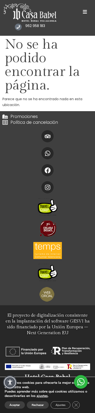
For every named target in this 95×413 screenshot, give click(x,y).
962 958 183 (35, 25)
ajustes (42, 396)
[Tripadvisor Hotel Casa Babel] (47, 136)
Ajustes (61, 405)
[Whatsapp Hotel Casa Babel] (47, 153)
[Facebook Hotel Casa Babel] (47, 170)
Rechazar (38, 405)
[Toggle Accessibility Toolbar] (10, 382)
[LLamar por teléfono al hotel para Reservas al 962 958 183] (18, 27)
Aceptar (15, 405)
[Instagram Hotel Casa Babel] (47, 187)
